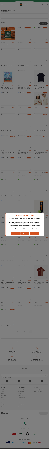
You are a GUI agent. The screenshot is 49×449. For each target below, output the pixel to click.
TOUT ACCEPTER (34, 233)
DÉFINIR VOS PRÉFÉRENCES (24, 233)
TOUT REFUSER (15, 233)
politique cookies (21, 230)
